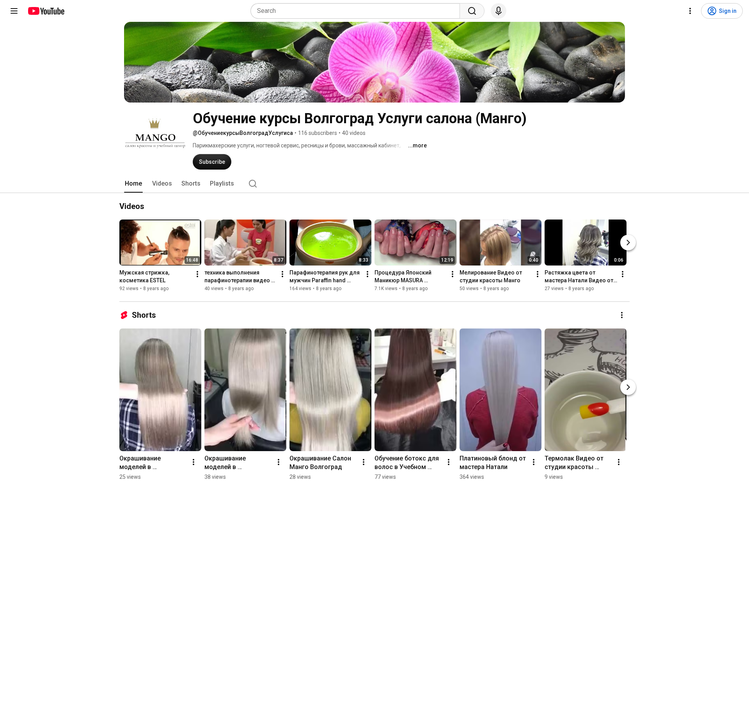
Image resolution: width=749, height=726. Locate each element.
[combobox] (357, 11)
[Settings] (690, 11)
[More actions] (197, 274)
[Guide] (14, 11)
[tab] (133, 183)
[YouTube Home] (46, 11)
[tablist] (374, 183)
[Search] (472, 11)
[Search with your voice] (498, 11)
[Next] (628, 242)
